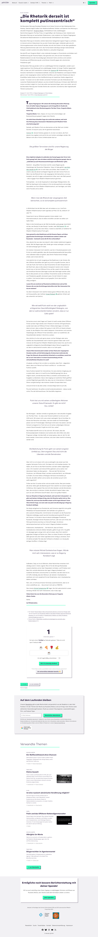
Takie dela (29, 769)
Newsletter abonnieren (52, 715)
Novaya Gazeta (30, 752)
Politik (25, 687)
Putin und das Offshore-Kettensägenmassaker (46, 814)
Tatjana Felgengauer (39, 93)
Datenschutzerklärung (59, 723)
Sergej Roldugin (50, 294)
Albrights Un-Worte (34, 834)
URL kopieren (35, 684)
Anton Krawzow (39, 784)
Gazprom (53, 70)
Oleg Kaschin (39, 805)
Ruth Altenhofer (39, 95)
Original (22, 93)
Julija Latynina (39, 843)
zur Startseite (34, 867)
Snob (27, 811)
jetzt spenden (49, 897)
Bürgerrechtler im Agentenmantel (40, 851)
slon (27, 790)
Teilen (24, 684)
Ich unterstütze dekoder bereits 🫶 (49, 671)
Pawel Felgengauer (37, 763)
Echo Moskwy (24, 12)
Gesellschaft (30, 784)
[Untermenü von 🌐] (84, 3)
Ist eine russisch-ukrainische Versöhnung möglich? (47, 793)
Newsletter (29, 704)
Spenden (92, 2)
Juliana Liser (36, 860)
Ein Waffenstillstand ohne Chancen (41, 755)
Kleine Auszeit (32, 772)
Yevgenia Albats (38, 31)
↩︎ (43, 617)
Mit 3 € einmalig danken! (49, 663)
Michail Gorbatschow (40, 588)
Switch (57, 658)
